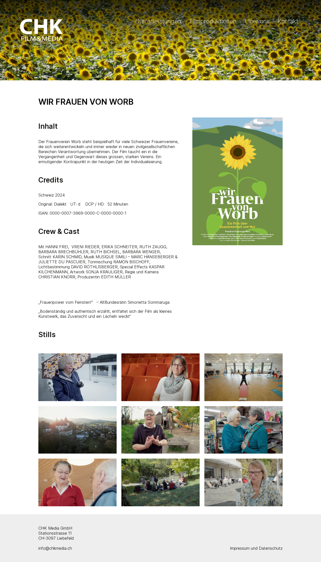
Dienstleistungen (158, 21)
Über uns (257, 21)
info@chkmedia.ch (55, 548)
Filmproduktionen (212, 21)
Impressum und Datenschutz (256, 548)
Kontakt (288, 21)
